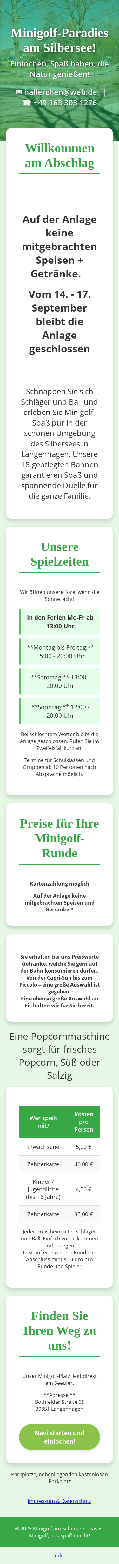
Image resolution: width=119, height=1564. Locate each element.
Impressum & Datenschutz (59, 1501)
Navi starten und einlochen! (59, 1437)
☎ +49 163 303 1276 (59, 102)
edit (59, 1555)
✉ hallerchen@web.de (56, 92)
